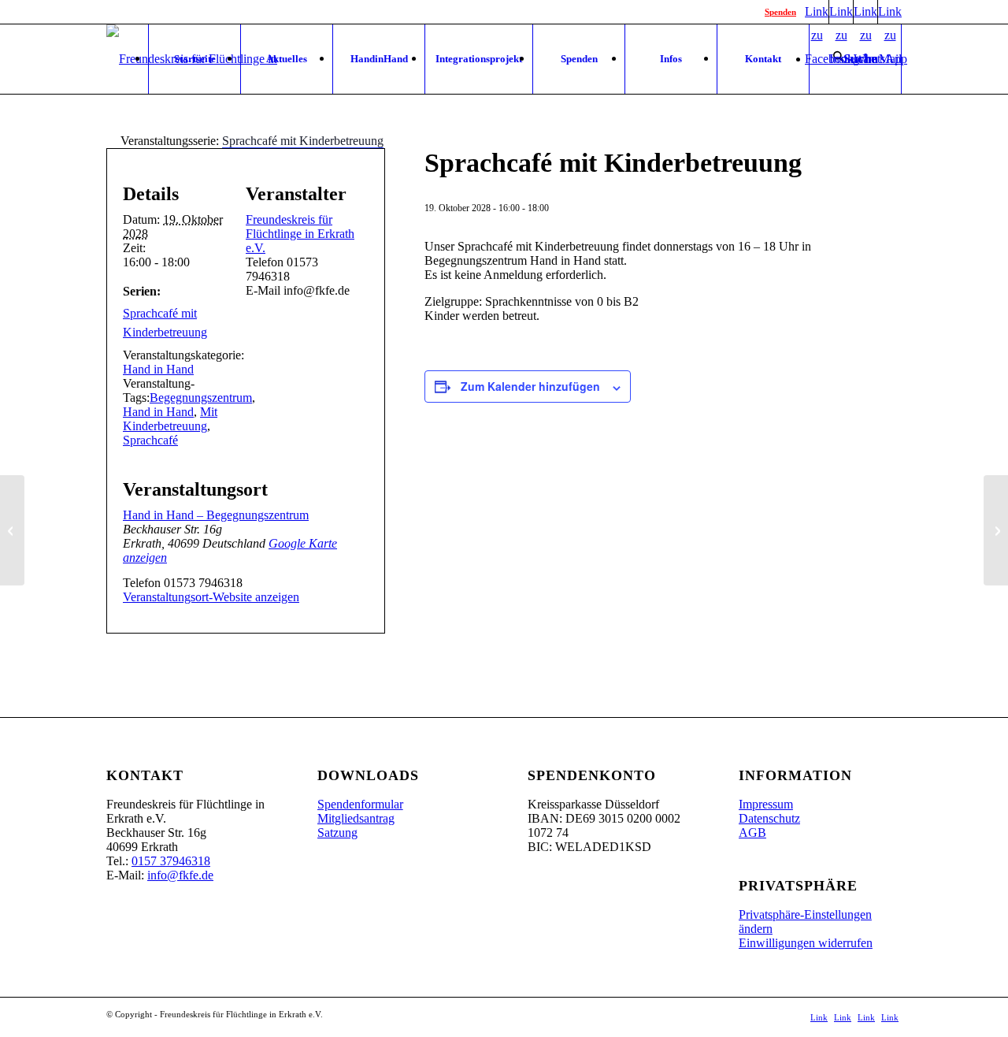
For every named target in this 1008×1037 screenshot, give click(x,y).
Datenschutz (769, 818)
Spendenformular (360, 804)
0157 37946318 (171, 861)
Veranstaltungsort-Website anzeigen (211, 597)
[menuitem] (194, 59)
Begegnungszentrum (201, 397)
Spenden (780, 12)
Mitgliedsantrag (356, 818)
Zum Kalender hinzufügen (530, 386)
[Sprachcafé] (12, 530)
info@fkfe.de (180, 875)
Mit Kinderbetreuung (170, 419)
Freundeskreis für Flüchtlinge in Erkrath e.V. (300, 234)
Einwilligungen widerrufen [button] (806, 943)
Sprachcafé (150, 440)
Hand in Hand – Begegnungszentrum (216, 515)
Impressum (766, 804)
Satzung (337, 832)
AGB (752, 832)
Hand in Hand (158, 369)
